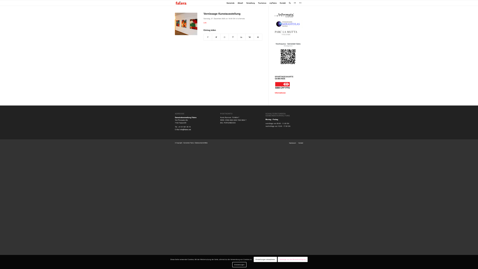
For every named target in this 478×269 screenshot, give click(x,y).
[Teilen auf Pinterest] (233, 37)
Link (205, 22)
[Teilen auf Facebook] (208, 37)
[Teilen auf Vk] (250, 37)
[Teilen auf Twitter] (216, 37)
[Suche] (289, 3)
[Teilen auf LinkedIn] (241, 37)
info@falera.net (185, 129)
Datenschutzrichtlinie (201, 143)
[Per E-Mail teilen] (258, 37)
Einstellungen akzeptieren (265, 259)
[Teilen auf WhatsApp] (224, 37)
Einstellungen (239, 265)
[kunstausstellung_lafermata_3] (186, 24)
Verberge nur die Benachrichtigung (293, 259)
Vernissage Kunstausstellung (222, 13)
